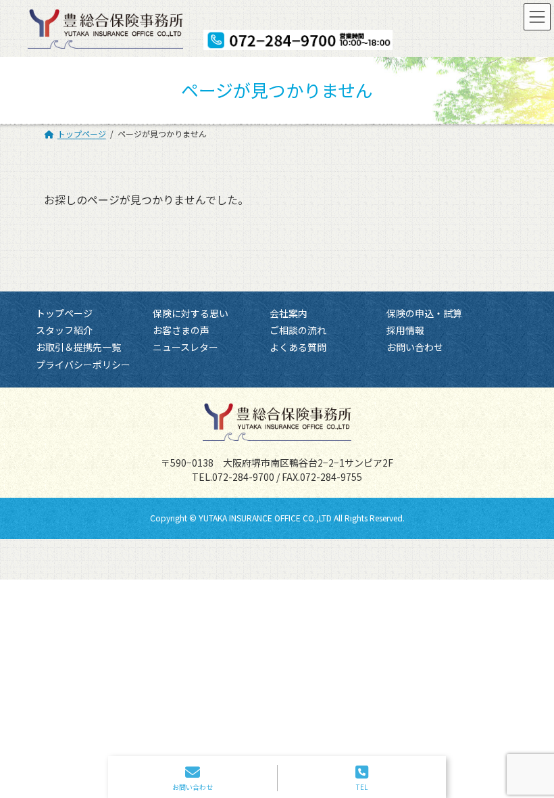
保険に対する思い (190, 313)
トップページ (64, 313)
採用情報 (405, 330)
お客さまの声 (181, 330)
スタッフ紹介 (64, 330)
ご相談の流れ (298, 330)
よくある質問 (298, 347)
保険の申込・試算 (424, 313)
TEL (362, 786)
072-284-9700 (243, 477)
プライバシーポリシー (83, 364)
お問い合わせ (414, 347)
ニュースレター (185, 347)
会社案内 (288, 313)
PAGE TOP (522, 732)
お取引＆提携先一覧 (78, 347)
